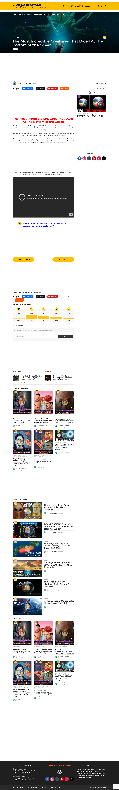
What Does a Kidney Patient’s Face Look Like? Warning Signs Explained (64, 420)
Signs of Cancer (38, 417)
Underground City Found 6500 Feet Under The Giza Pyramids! (58, 565)
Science (16, 37)
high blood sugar (38, 456)
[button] (14, 6)
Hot (78, 6)
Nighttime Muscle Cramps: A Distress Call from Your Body (21, 420)
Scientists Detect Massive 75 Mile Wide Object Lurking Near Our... (31, 377)
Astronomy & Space (60, 442)
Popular (87, 6)
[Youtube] (94, 158)
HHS (50, 455)
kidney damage (59, 417)
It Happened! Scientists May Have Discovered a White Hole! (26, 779)
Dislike (18, 320)
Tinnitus (25, 456)
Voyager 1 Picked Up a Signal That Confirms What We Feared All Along (63, 446)
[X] (104, 158)
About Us (15, 787)
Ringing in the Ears (18, 456)
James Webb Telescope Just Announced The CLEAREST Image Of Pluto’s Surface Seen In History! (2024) (91, 115)
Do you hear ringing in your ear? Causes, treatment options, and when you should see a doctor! (21, 462)
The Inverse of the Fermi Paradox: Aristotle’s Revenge (57, 507)
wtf (69, 320)
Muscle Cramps (17, 417)
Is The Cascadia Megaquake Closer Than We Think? (59, 602)
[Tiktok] (99, 158)
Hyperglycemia (38, 688)
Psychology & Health (18, 415)
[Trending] (36, 431)
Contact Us (28, 787)
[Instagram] (84, 158)
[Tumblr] (89, 158)
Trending (68, 6)
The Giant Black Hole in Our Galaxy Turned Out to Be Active (26, 772)
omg (44, 320)
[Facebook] (79, 158)
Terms (21, 787)
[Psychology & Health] (15, 391)
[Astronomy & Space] (58, 431)
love (31, 320)
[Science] (104, 37)
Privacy (35, 787)
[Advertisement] (59, 66)
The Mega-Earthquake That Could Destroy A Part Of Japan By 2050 (59, 545)
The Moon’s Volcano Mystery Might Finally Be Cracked (57, 584)
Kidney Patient (68, 417)
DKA (47, 455)
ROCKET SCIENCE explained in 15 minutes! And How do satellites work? (59, 526)
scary (56, 320)
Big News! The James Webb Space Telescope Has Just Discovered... (62, 377)
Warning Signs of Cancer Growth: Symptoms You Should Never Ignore (43, 420)
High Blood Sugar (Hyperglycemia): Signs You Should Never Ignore (43, 461)
